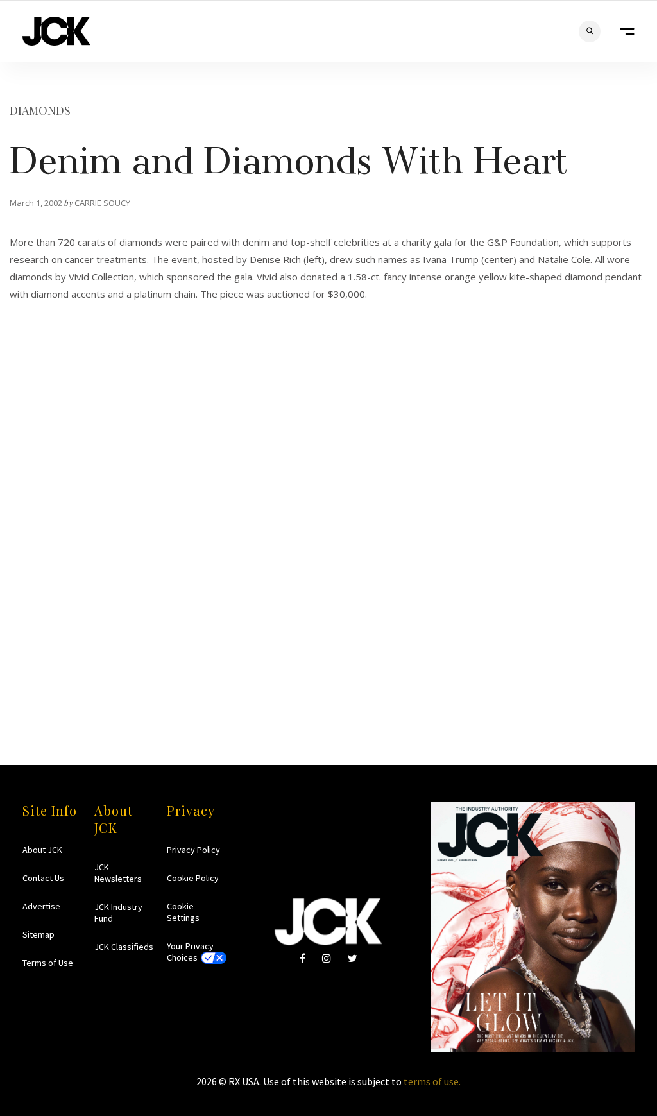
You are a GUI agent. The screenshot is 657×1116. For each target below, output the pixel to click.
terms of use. (432, 1081)
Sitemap (38, 934)
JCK (56, 31)
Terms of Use (47, 962)
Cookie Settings (183, 911)
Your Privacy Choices (190, 951)
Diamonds (40, 110)
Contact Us (43, 878)
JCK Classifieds (123, 946)
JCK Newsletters (118, 872)
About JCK (42, 849)
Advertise (41, 906)
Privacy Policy (193, 849)
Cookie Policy (193, 878)
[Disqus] (328, 535)
